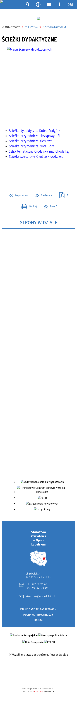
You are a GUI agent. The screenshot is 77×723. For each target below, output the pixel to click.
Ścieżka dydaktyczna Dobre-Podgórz (34, 131)
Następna (42, 194)
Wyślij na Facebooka (32, 173)
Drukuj (28, 205)
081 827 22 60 (39, 584)
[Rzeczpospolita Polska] (52, 635)
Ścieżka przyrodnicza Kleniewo (30, 141)
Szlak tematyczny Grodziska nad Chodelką (39, 151)
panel (70, 4)
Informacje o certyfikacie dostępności (39, 666)
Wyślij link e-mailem (44, 173)
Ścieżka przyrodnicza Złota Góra (31, 146)
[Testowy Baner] (38, 18)
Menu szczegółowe (59, 4)
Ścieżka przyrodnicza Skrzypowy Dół (34, 136)
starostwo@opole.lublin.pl (40, 596)
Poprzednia (17, 194)
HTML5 (33, 678)
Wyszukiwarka (27, 4)
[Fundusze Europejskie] (24, 635)
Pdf (63, 194)
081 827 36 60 (40, 587)
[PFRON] (49, 642)
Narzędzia (38, 4)
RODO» (38, 620)
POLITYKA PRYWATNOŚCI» (38, 614)
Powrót (49, 205)
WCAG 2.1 (49, 678)
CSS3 (38, 678)
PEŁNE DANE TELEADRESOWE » (38, 609)
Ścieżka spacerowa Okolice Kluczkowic (36, 156)
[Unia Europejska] (33, 642)
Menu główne (49, 4)
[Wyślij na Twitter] (38, 173)
